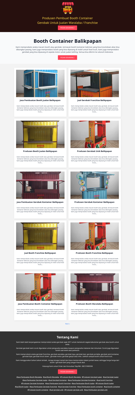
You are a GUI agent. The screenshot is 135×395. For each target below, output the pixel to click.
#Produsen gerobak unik (73, 390)
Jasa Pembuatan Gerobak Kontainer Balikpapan (40, 202)
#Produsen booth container (38, 390)
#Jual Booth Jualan (22, 387)
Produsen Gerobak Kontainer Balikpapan (94, 202)
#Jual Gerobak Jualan (110, 377)
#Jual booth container (112, 387)
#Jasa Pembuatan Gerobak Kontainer (82, 380)
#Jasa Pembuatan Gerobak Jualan (35, 380)
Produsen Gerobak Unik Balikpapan (94, 151)
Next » (67, 324)
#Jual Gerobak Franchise (67, 387)
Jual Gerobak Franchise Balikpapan (94, 100)
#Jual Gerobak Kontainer (57, 380)
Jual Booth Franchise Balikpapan (40, 253)
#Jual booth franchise (105, 380)
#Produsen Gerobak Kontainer (32, 383)
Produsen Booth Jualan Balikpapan (40, 151)
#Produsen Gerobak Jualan (92, 377)
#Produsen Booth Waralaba (70, 377)
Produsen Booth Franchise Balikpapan (95, 253)
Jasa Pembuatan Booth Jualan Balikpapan (40, 100)
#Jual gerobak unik (56, 390)
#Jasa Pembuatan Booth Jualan (83, 383)
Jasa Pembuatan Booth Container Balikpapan (40, 304)
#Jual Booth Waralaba (51, 377)
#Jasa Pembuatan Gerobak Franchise (43, 387)
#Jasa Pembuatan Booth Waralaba (29, 377)
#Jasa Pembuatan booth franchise (58, 383)
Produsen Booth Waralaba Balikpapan (95, 304)
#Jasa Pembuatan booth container (90, 387)
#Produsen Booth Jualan (105, 383)
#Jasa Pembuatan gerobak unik (96, 390)
